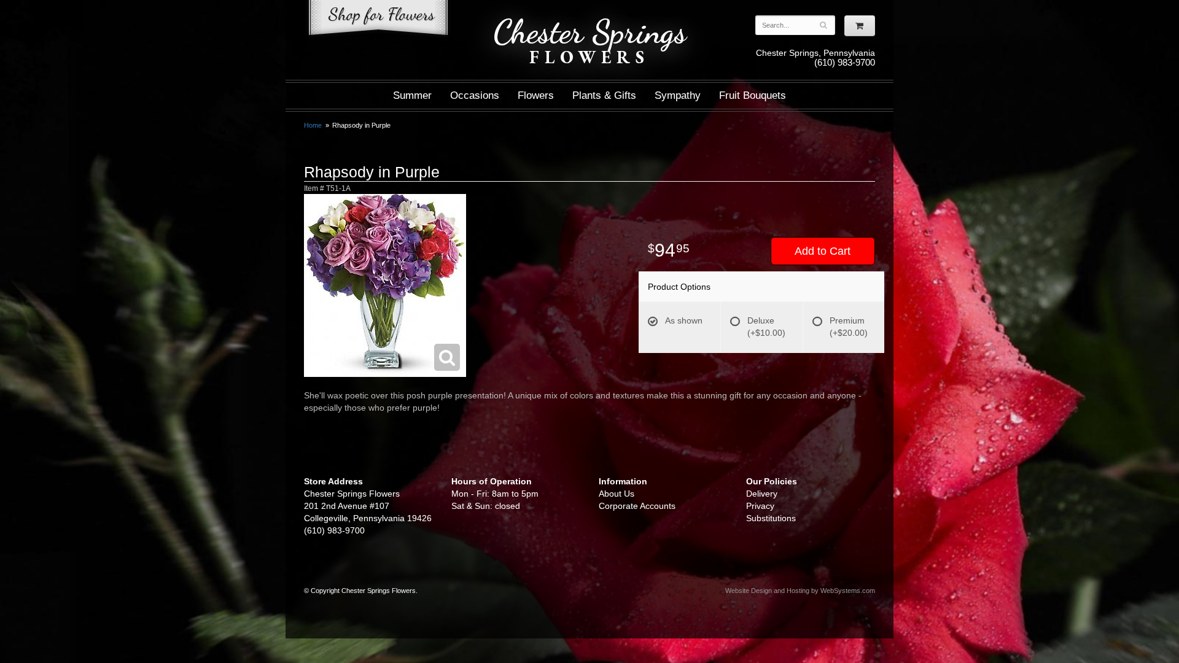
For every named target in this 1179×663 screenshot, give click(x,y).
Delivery (761, 493)
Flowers (536, 95)
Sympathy (678, 95)
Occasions (474, 95)
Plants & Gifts (604, 95)
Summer (412, 95)
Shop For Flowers (378, 20)
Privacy (760, 506)
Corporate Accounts (637, 506)
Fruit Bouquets (752, 95)
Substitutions (771, 518)
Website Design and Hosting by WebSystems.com (800, 590)
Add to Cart (822, 251)
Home (313, 125)
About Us (616, 493)
